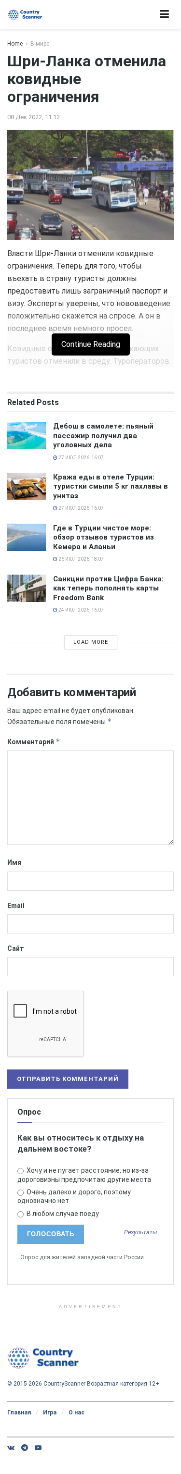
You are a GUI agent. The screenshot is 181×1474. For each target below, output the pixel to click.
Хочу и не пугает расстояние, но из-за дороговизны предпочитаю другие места (84, 1175)
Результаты (140, 1232)
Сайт (15, 948)
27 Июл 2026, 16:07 (80, 457)
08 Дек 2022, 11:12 (33, 117)
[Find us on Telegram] (24, 1447)
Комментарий (33, 741)
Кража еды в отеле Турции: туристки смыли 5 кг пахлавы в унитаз (110, 486)
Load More (90, 642)
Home (15, 43)
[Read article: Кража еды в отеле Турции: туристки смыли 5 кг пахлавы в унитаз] (26, 486)
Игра (49, 1412)
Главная (19, 1412)
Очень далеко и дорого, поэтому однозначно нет (74, 1196)
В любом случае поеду (62, 1213)
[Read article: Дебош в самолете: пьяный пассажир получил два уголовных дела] (26, 435)
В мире (39, 43)
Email (16, 905)
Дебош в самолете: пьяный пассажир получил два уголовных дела (103, 435)
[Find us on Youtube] (38, 1447)
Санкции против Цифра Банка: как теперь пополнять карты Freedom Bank (108, 588)
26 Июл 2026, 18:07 (80, 559)
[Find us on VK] (10, 1447)
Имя (14, 862)
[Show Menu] (164, 14)
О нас (76, 1412)
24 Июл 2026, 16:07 (80, 610)
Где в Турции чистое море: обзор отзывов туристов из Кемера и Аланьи (103, 537)
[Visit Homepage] (25, 15)
